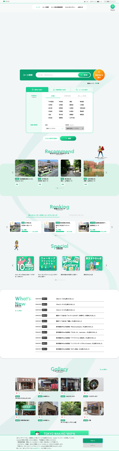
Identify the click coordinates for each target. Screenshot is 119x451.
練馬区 (82, 114)
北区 (49, 114)
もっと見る (18, 311)
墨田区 (71, 105)
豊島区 (82, 111)
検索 (86, 74)
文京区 (50, 105)
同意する (93, 440)
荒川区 (61, 114)
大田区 (71, 108)
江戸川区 (72, 118)
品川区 (50, 108)
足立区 (50, 118)
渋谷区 (50, 111)
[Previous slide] (12, 173)
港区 (71, 101)
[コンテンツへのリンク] (6, 20)
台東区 (61, 105)
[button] (54, 235)
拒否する (93, 445)
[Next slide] (106, 173)
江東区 (82, 105)
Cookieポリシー (37, 448)
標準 (98, 1)
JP (84, 1)
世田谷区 (82, 108)
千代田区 (51, 101)
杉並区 (71, 111)
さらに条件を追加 (51, 138)
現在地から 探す (99, 76)
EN (87, 1)
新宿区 (82, 101)
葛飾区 (61, 118)
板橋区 (71, 114)
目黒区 (61, 108)
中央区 (61, 101)
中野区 (61, 111)
